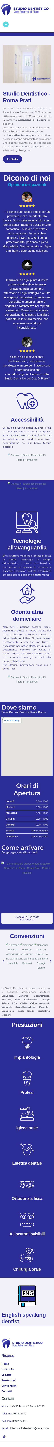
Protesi (27, 1092)
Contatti (6, 1391)
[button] (12, 159)
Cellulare (6, 1421)
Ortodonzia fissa (27, 1198)
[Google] (4, 1437)
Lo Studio (7, 1369)
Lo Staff (6, 1374)
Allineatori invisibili (27, 1234)
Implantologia (27, 1057)
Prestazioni (8, 1380)
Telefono (6, 1413)
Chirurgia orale (27, 1269)
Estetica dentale (27, 1163)
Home (5, 1363)
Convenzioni (9, 1385)
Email (4, 1428)
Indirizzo (6, 1406)
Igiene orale (27, 1128)
